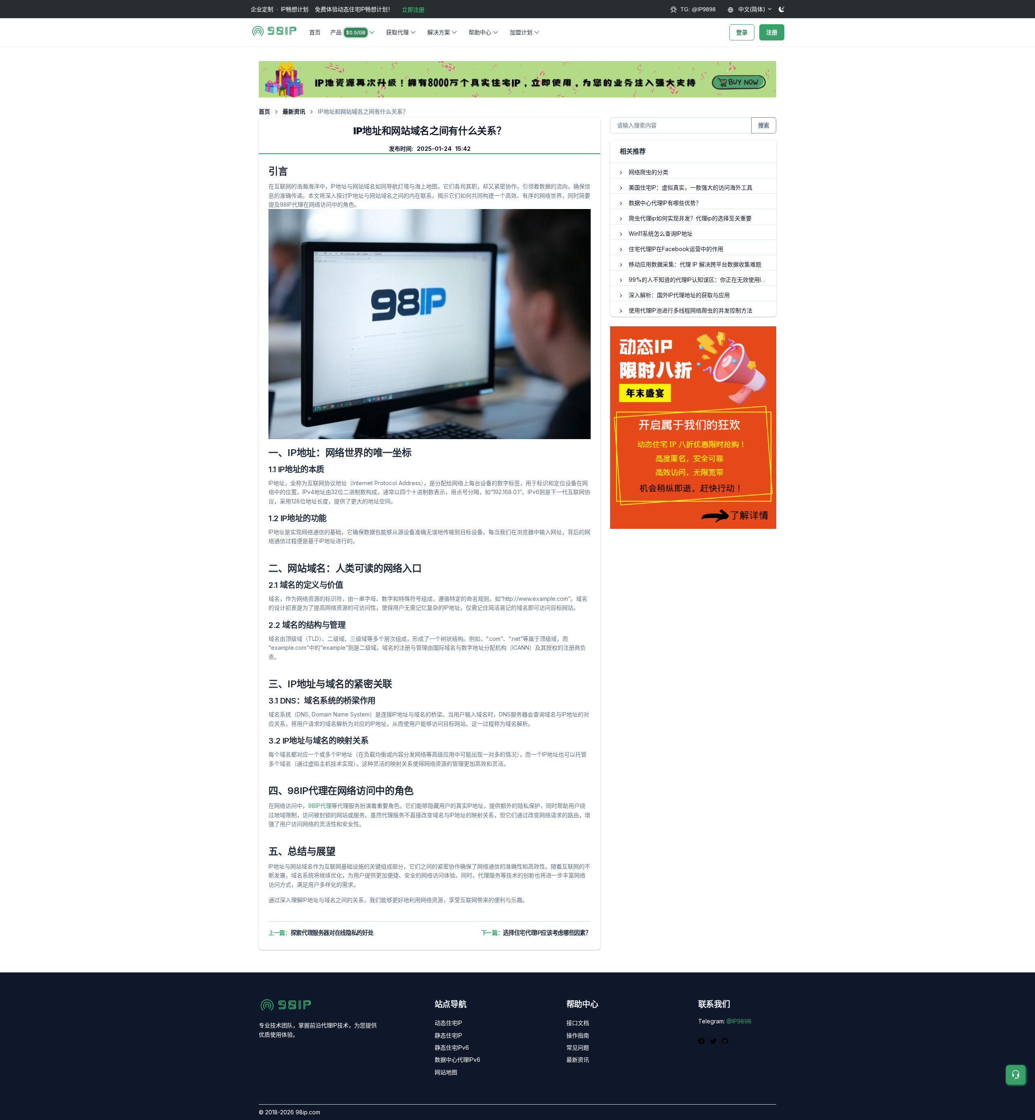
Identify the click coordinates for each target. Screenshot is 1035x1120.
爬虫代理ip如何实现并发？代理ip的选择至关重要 (690, 218)
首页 (315, 32)
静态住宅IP (448, 1035)
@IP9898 (739, 1021)
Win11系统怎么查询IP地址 (661, 233)
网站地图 (446, 1072)
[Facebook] (702, 1041)
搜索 (763, 125)
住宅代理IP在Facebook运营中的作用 (676, 248)
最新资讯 (294, 111)
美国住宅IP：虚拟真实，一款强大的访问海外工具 (690, 187)
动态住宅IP (448, 1022)
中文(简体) (751, 9)
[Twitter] (714, 1041)
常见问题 (577, 1047)
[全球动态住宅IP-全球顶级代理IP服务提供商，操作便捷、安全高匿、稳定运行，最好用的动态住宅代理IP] (517, 78)
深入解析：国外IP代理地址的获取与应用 (679, 295)
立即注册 (413, 9)
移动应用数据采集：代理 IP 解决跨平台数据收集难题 (695, 264)
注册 (771, 32)
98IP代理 (320, 805)
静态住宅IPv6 (452, 1047)
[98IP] (274, 32)
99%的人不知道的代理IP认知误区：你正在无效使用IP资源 (702, 279)
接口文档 (577, 1022)
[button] (353, 32)
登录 (742, 32)
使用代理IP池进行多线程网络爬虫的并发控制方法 (690, 310)
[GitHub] (725, 1041)
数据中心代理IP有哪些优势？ (665, 202)
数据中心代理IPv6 (457, 1059)
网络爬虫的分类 (648, 172)
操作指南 (577, 1035)
